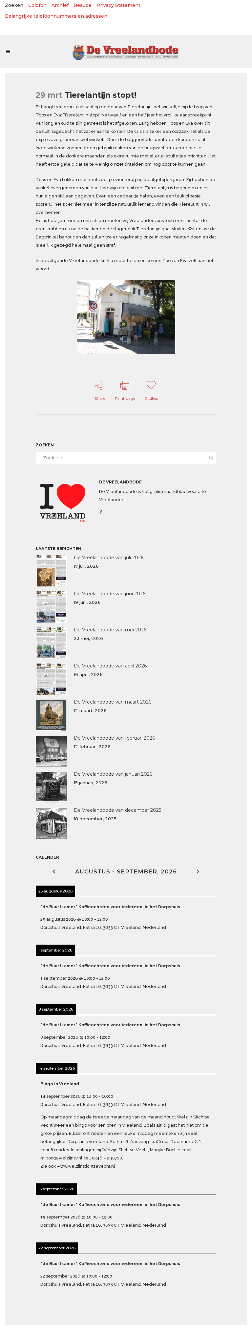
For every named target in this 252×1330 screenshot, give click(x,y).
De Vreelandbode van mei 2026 (110, 630)
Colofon (37, 5)
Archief (60, 5)
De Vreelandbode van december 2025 (117, 810)
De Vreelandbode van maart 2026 (112, 702)
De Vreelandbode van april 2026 (110, 666)
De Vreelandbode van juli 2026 (108, 558)
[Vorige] (54, 871)
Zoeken (14, 5)
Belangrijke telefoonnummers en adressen (56, 16)
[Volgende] (198, 871)
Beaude (83, 5)
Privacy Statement (118, 5)
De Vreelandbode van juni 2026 (109, 594)
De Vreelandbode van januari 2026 (113, 774)
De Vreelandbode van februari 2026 (114, 738)
